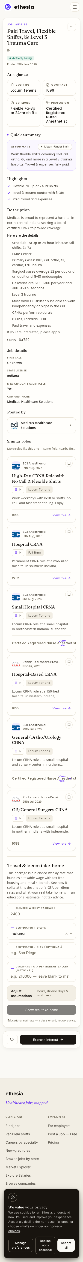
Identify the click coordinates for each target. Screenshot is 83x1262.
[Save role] (69, 463)
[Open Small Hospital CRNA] (41, 620)
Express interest (45, 1040)
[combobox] (41, 931)
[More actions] (72, 27)
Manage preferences (21, 1245)
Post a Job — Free (62, 1134)
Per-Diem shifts (18, 1134)
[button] (66, 933)
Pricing (53, 1142)
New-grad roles (18, 1150)
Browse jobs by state (22, 1159)
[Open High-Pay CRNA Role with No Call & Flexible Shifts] (41, 489)
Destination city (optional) (38, 947)
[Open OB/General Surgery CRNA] (41, 820)
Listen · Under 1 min (56, 146)
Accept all (66, 1245)
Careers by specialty (22, 1142)
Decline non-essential (45, 1245)
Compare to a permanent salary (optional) (42, 968)
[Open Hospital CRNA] (41, 555)
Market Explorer (18, 1167)
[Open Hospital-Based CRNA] (41, 685)
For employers (59, 1126)
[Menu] (74, 7)
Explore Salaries (18, 1175)
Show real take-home (41, 1010)
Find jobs (13, 1126)
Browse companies (21, 1183)
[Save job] (12, 1039)
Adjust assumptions (39, 993)
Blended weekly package (35, 908)
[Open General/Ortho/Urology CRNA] (41, 753)
